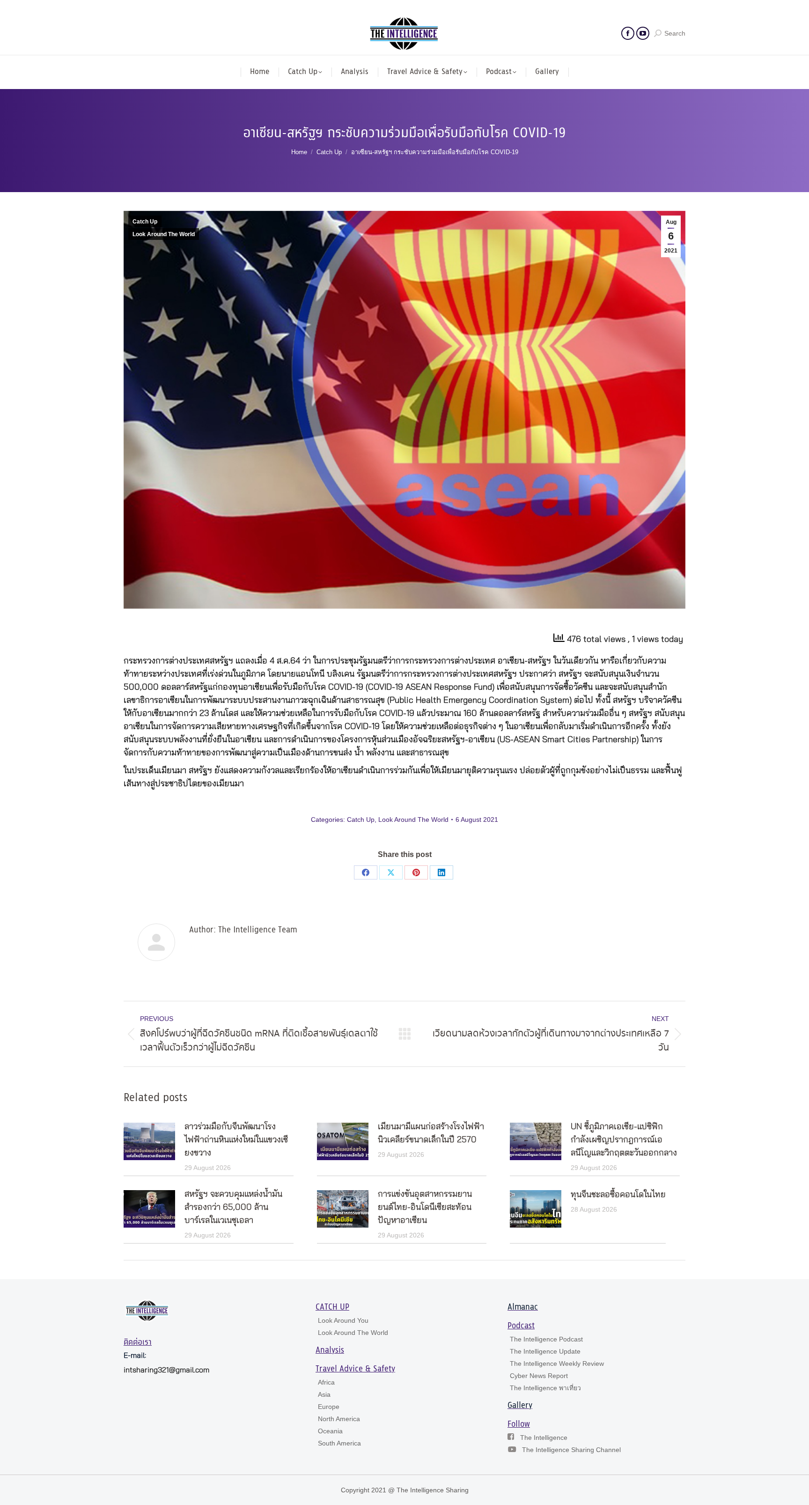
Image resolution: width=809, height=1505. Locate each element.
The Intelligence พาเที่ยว (545, 1388)
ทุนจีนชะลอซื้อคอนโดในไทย (618, 1195)
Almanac (522, 1307)
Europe (328, 1406)
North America (339, 1419)
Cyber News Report (539, 1375)
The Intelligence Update (545, 1351)
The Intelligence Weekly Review (557, 1363)
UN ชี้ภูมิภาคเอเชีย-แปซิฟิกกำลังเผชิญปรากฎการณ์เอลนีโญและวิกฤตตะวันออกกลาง (624, 1140)
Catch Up (144, 221)
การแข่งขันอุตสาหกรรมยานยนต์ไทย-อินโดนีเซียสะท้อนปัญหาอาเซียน (425, 1207)
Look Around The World (163, 234)
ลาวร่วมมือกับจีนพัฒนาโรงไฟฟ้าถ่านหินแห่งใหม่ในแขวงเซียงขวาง (236, 1140)
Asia (324, 1394)
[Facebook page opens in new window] (627, 33)
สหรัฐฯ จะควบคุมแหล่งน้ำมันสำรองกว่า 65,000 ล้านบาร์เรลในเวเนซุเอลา (233, 1207)
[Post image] (149, 1141)
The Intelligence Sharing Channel (571, 1449)
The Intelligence (543, 1437)
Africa (326, 1382)
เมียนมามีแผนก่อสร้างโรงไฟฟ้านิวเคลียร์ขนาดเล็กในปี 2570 (431, 1133)
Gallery (519, 1405)
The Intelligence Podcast (546, 1339)
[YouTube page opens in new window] (642, 33)
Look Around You (343, 1320)
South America (339, 1443)
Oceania (330, 1431)
